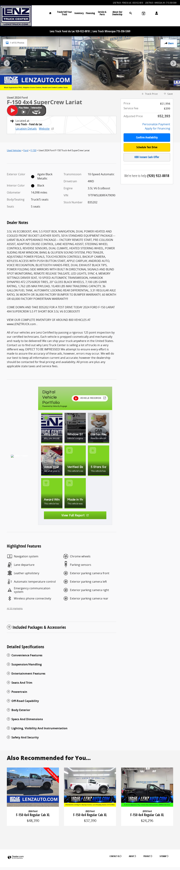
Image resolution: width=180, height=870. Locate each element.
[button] (61, 655)
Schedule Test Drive (146, 147)
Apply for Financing (157, 128)
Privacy (146, 856)
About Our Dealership (117, 13)
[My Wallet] (143, 13)
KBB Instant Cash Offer (146, 157)
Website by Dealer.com (16, 857)
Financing (90, 13)
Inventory (79, 13)
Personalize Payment (156, 124)
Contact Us (115, 856)
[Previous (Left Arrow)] (7, 63)
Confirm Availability (147, 137)
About (131, 856)
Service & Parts (102, 13)
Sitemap (163, 856)
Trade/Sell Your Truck (64, 13)
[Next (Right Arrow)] (173, 63)
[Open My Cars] (155, 13)
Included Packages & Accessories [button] (39, 627)
